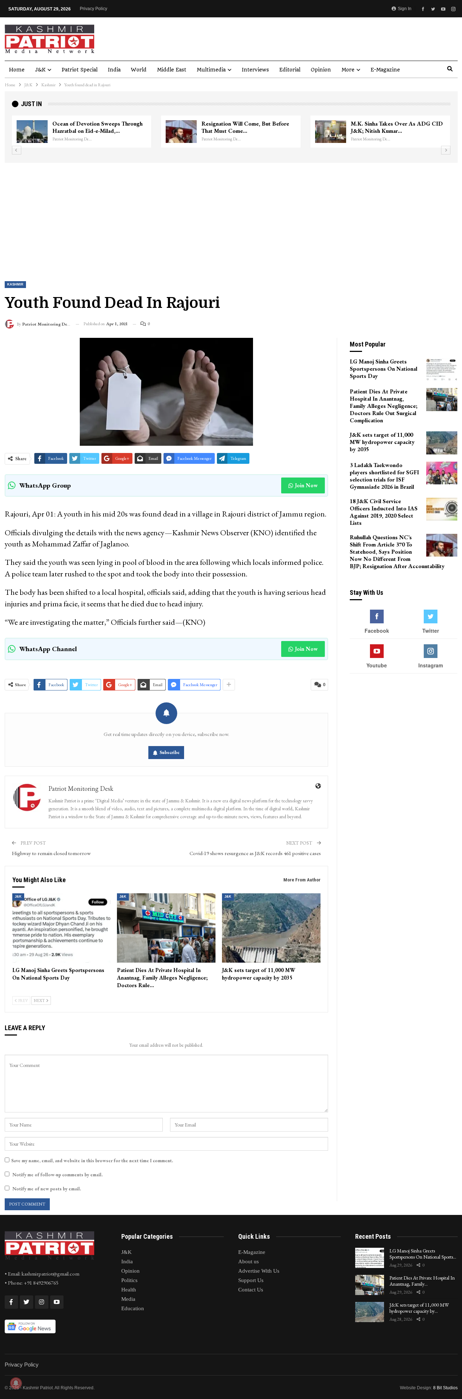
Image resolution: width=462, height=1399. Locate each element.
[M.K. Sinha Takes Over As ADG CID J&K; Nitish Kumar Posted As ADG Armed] (25, 131)
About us (248, 1261)
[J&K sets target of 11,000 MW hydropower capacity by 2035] (271, 927)
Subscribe (170, 752)
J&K (40, 70)
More (347, 70)
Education (132, 1308)
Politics (129, 1280)
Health (128, 1290)
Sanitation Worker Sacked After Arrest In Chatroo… (383, 127)
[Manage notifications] (16, 1383)
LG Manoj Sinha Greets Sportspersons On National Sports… (422, 1253)
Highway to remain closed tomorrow (51, 853)
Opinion (321, 70)
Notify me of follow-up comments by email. (57, 1175)
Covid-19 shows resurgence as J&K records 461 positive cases (255, 853)
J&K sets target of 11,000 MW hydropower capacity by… (419, 1308)
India (114, 70)
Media (128, 1299)
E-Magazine (385, 70)
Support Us (250, 1280)
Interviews (255, 70)
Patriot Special (79, 70)
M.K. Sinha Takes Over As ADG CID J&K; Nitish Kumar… (91, 127)
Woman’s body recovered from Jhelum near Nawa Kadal (241, 127)
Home (17, 70)
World (139, 70)
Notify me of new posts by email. (46, 1189)
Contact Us (250, 1290)
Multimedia (211, 70)
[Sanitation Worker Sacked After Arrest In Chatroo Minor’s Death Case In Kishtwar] (323, 131)
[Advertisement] (231, 216)
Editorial (289, 70)
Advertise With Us (258, 1271)
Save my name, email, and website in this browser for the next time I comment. (92, 1161)
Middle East (171, 70)
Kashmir (15, 284)
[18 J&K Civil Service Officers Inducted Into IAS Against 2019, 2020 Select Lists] (441, 509)
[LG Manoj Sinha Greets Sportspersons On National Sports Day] (61, 927)
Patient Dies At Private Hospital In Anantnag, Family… (422, 1280)
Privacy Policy (93, 8)
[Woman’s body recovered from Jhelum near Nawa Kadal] (173, 131)
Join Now (306, 485)
